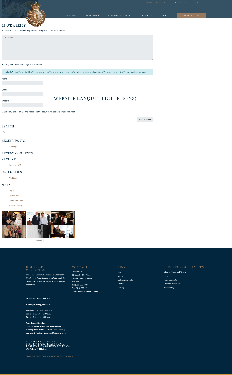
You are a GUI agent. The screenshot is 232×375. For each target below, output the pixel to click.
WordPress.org (15, 206)
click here (38, 348)
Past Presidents (170, 280)
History (167, 276)
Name (5, 79)
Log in (11, 191)
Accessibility (169, 288)
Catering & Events (125, 280)
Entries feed (14, 196)
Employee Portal (157, 2)
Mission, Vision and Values (175, 272)
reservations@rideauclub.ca (48, 346)
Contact (147, 15)
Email (5, 90)
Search (181, 2)
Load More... (39, 241)
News (165, 15)
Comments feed (16, 201)
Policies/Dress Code (172, 284)
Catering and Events (121, 15)
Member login (191, 15)
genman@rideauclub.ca (88, 291)
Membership (92, 15)
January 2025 (15, 165)
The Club (71, 15)
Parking (121, 288)
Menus (120, 276)
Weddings (13, 146)
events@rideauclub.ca (35, 330)
